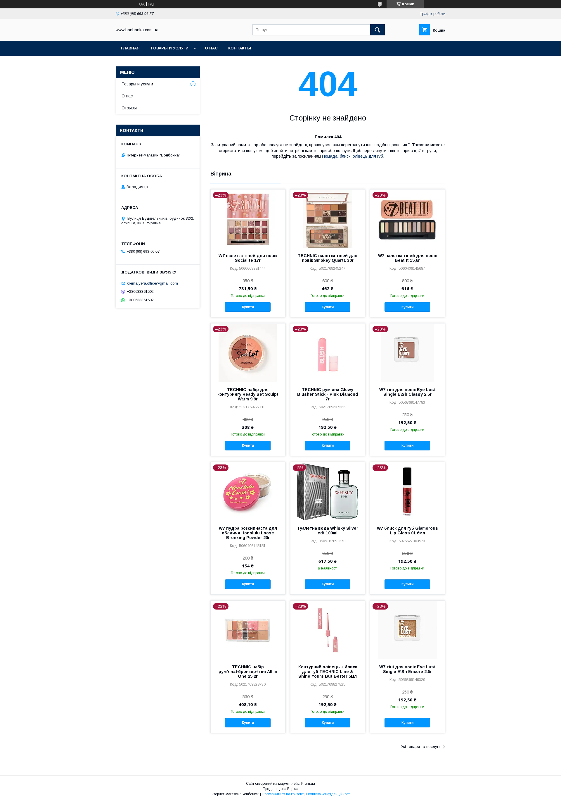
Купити (248, 307)
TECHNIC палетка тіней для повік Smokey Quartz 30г (327, 258)
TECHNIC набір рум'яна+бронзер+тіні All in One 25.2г (248, 672)
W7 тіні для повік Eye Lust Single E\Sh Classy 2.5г (407, 392)
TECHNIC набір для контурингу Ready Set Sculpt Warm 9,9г (247, 394)
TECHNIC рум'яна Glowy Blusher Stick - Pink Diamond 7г (327, 394)
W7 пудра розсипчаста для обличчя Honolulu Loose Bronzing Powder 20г (248, 533)
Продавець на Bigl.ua (280, 789)
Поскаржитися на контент (283, 794)
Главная (130, 48)
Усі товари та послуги (421, 746)
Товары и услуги (169, 48)
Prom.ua (308, 784)
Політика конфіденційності (328, 794)
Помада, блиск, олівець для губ (352, 156)
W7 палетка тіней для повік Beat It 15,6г (407, 258)
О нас (211, 48)
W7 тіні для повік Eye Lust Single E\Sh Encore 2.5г (407, 669)
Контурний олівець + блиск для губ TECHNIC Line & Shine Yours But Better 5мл (327, 672)
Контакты (239, 48)
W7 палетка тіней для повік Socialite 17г (248, 258)
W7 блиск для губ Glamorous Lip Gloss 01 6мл (407, 530)
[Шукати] (377, 29)
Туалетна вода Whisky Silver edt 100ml (327, 530)
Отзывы (129, 108)
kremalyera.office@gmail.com (152, 283)
